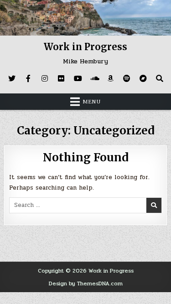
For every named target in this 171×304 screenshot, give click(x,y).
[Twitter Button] (11, 78)
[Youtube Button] (77, 78)
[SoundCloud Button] (94, 78)
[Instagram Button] (44, 78)
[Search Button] (159, 78)
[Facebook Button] (28, 78)
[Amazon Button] (110, 78)
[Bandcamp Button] (143, 78)
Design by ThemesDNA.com (86, 283)
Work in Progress (85, 46)
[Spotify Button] (126, 78)
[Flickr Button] (61, 78)
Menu (92, 101)
